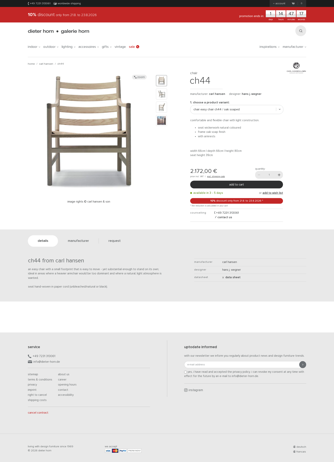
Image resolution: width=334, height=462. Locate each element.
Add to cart (236, 184)
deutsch (301, 447)
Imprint (32, 389)
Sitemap (33, 374)
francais (301, 451)
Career (62, 379)
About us (63, 374)
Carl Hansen (46, 64)
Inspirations (268, 47)
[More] (279, 175)
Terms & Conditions (40, 379)
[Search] (300, 30)
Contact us (224, 217)
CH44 (60, 64)
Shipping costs (37, 400)
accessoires (87, 47)
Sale (132, 47)
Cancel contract (38, 412)
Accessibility (66, 394)
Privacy (32, 384)
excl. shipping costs (216, 176)
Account (280, 3)
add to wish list (272, 192)
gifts (105, 47)
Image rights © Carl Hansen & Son (88, 201)
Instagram (196, 390)
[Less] (259, 175)
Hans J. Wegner (252, 94)
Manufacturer (293, 47)
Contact (63, 389)
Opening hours (67, 384)
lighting (66, 47)
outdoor (49, 47)
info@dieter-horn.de (46, 361)
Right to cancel (37, 394)
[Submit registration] (302, 364)
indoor (32, 47)
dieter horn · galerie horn (58, 31)
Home (31, 64)
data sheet (232, 277)
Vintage (120, 47)
